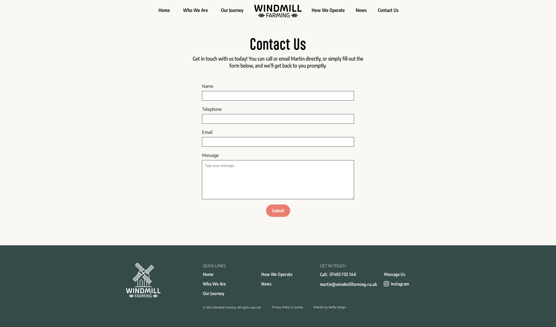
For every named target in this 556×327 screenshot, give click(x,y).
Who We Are (195, 10)
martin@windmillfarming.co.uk (348, 284)
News (361, 10)
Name (207, 86)
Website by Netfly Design (329, 307)
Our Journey (232, 10)
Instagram (400, 283)
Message (210, 155)
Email (207, 132)
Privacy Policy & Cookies (287, 307)
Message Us (394, 274)
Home (164, 10)
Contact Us (388, 10)
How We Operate (328, 10)
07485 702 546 (342, 274)
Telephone (212, 109)
